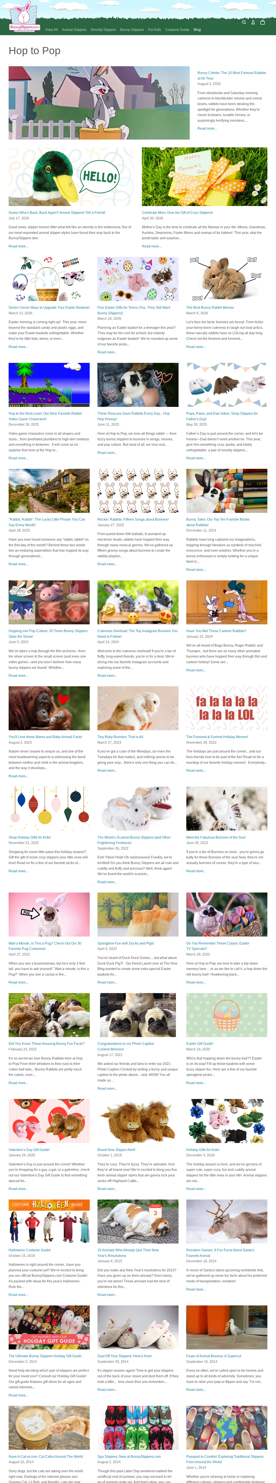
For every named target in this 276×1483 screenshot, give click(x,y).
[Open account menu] (253, 22)
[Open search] (244, 22)
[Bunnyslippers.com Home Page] (25, 16)
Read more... (207, 128)
